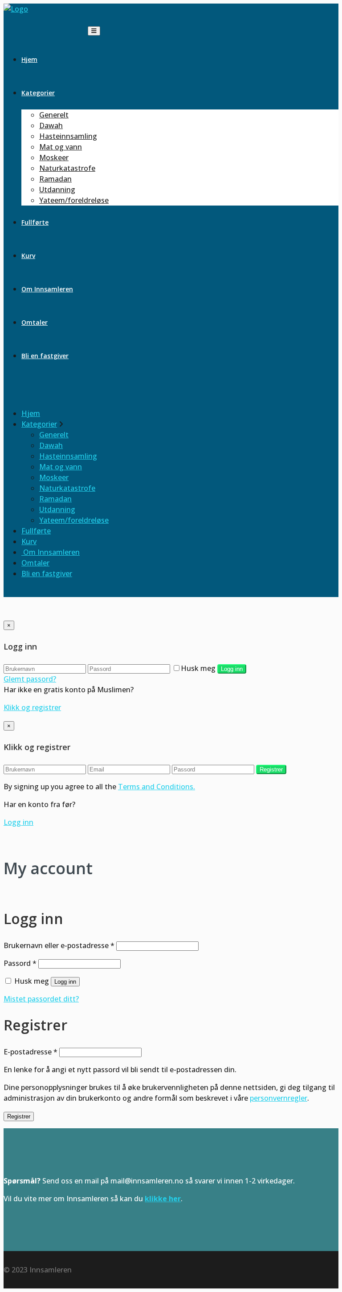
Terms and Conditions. (156, 786)
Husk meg (198, 668)
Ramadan (55, 179)
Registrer (271, 769)
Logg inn (232, 669)
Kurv (28, 255)
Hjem (29, 59)
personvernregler (278, 1098)
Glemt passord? (30, 679)
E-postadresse (30, 1052)
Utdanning (57, 189)
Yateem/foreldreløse (74, 200)
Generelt (54, 115)
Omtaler (34, 322)
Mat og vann (60, 147)
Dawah (51, 125)
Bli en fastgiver (45, 355)
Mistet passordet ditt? (41, 999)
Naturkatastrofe (67, 168)
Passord (20, 963)
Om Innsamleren (47, 289)
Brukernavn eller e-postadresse (59, 945)
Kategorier (38, 93)
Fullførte (35, 222)
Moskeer (54, 157)
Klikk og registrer (32, 707)
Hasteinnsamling (68, 136)
